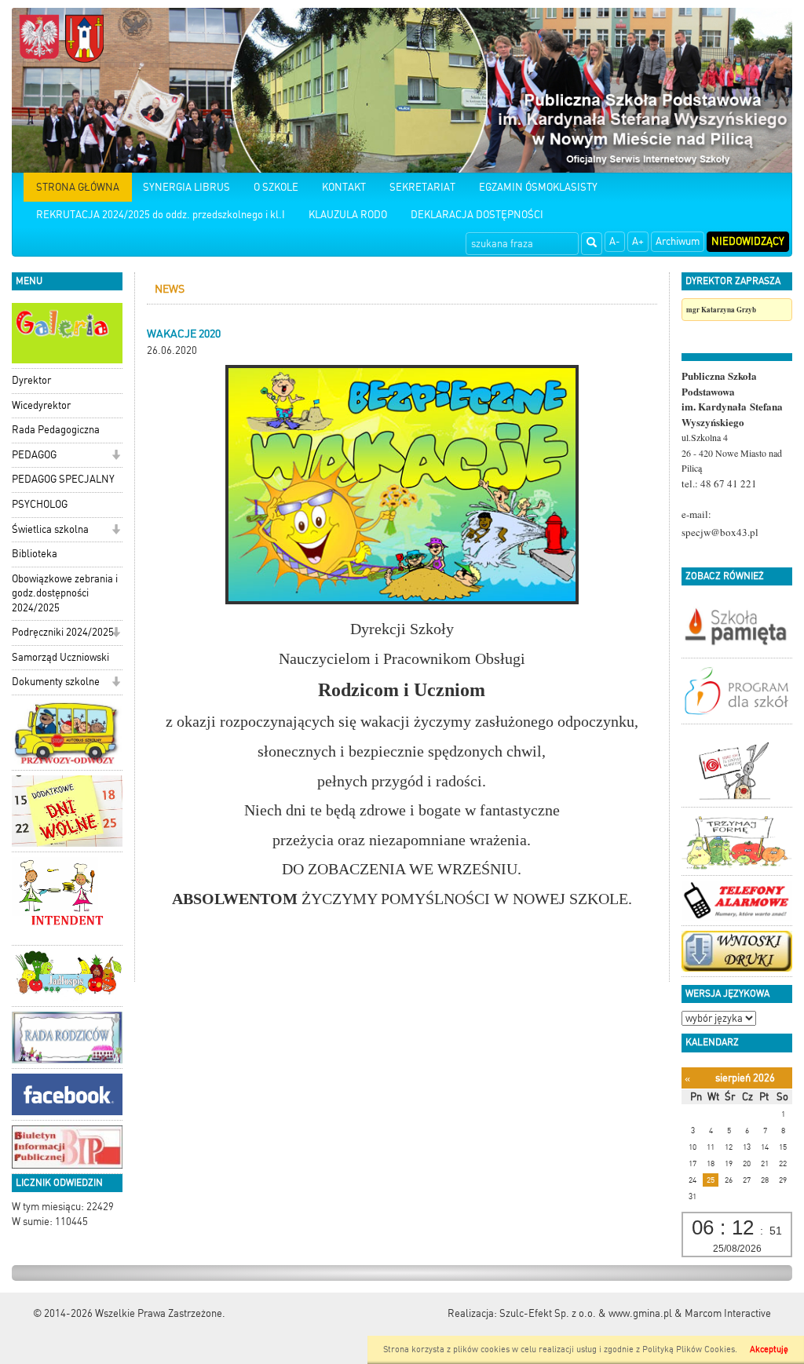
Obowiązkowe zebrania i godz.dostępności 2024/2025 (65, 593)
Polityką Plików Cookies (688, 1349)
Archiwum (678, 241)
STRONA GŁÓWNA (77, 187)
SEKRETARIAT (422, 187)
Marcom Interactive (728, 1313)
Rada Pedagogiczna (56, 430)
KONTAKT (344, 187)
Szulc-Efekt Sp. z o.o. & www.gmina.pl (585, 1313)
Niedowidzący (747, 241)
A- (614, 241)
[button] (115, 456)
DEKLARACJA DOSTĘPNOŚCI (477, 215)
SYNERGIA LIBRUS (186, 187)
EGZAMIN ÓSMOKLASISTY (538, 187)
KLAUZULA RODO (348, 215)
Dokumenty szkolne (56, 681)
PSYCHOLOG (40, 504)
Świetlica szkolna (50, 529)
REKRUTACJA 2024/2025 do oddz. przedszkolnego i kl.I (160, 215)
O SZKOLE (276, 187)
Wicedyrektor (41, 405)
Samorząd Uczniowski (60, 657)
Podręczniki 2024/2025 (63, 632)
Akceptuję (769, 1349)
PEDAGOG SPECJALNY (63, 479)
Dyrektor (31, 380)
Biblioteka (34, 554)
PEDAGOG (34, 455)
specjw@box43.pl (720, 532)
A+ (638, 241)
